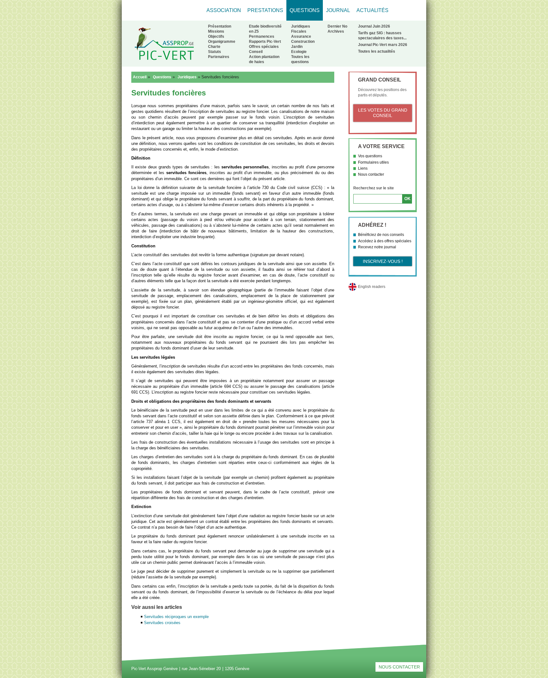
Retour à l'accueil (164, 43)
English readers (371, 286)
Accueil (140, 77)
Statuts (214, 51)
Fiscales (298, 31)
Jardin (297, 46)
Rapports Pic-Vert (265, 41)
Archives (336, 31)
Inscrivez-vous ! (383, 261)
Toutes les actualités (376, 51)
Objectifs (216, 36)
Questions (162, 77)
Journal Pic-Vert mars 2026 (382, 44)
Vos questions (370, 156)
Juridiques (300, 26)
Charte (214, 46)
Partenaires (218, 57)
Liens (363, 168)
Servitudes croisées (162, 622)
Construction (303, 41)
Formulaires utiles (373, 162)
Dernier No (337, 26)
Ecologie (299, 51)
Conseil (256, 51)
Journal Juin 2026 (374, 26)
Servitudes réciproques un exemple (176, 616)
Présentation (219, 26)
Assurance (301, 36)
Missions (216, 31)
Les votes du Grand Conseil (382, 113)
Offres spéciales (264, 46)
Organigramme (221, 41)
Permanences (261, 36)
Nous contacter (371, 174)
